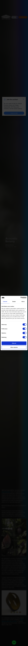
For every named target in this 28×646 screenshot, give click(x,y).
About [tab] (22, 301)
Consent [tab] (5, 301)
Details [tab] (14, 301)
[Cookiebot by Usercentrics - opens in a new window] (20, 298)
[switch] (24, 329)
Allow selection (14, 347)
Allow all (14, 343)
